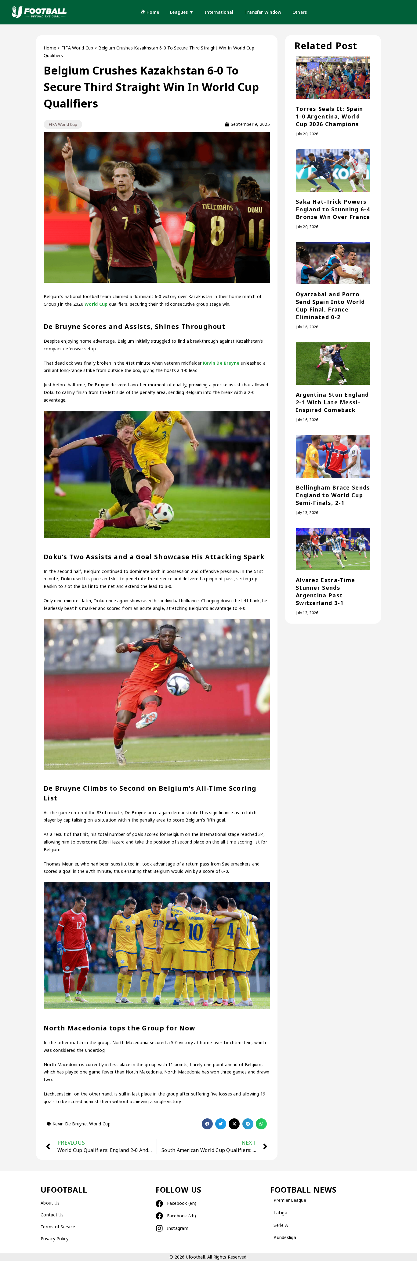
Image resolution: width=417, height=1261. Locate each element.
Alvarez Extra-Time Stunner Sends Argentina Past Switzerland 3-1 (325, 591)
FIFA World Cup (77, 48)
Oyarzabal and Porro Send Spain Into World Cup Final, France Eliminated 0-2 (330, 305)
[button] (207, 1123)
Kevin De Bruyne (221, 363)
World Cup (96, 304)
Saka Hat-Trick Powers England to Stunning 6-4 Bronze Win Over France (333, 209)
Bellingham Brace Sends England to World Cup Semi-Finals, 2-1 (333, 495)
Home (50, 48)
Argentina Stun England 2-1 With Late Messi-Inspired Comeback (332, 402)
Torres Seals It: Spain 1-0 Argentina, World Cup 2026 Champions (329, 116)
